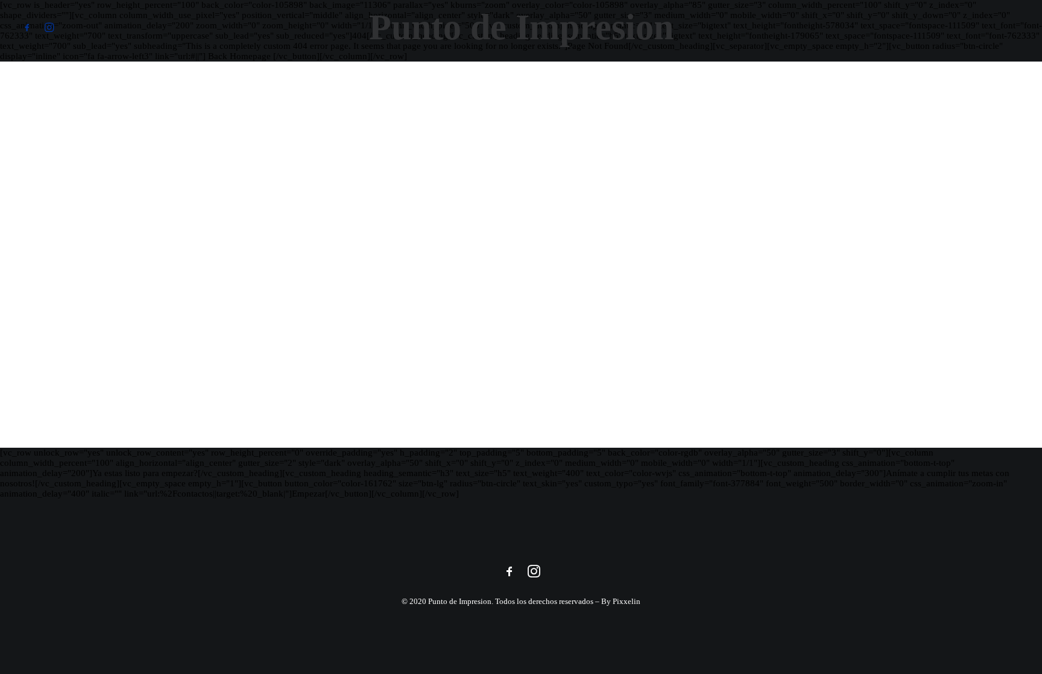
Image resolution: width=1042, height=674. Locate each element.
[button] (30, 27)
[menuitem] (30, 27)
